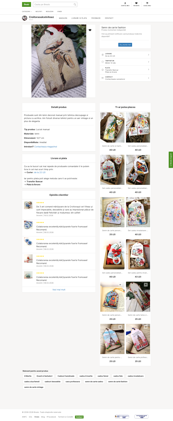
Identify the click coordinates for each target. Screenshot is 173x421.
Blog (43, 417)
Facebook (51, 417)
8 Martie (27, 376)
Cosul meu (147, 5)
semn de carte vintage (33, 387)
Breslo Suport (171, 159)
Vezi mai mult (58, 289)
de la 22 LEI (39, 172)
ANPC (24, 417)
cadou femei (103, 376)
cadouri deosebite (52, 381)
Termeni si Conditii (65, 417)
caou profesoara (73, 381)
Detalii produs (58, 107)
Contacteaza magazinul (45, 146)
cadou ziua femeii (32, 381)
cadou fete (118, 376)
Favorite (136, 5)
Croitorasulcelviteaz (41, 17)
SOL (30, 417)
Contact (109, 18)
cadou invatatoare (135, 376)
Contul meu (125, 5)
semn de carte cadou (94, 381)
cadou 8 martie (86, 376)
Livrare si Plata (79, 18)
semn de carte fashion (117, 381)
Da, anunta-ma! (125, 45)
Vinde (36, 417)
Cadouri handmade (66, 376)
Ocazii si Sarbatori (44, 376)
